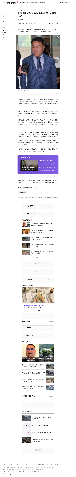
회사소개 (4, 464)
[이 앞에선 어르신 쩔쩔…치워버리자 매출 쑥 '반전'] (26, 435)
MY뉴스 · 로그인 (63, 2)
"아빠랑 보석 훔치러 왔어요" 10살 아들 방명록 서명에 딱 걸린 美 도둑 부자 (42, 245)
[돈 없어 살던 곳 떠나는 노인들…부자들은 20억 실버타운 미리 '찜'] (26, 420)
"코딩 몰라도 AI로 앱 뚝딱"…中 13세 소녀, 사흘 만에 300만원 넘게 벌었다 (47, 167)
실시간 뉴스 (22, 2)
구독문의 (26, 464)
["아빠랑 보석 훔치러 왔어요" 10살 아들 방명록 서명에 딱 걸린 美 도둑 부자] (26, 247)
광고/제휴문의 (10, 464)
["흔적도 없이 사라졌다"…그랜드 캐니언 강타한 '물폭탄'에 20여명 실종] (26, 254)
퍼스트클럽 (21, 464)
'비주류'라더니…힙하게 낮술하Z (40, 425)
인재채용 (16, 464)
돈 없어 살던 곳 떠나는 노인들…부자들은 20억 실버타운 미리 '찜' (43, 418)
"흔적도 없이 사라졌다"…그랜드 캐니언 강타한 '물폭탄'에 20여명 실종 (42, 252)
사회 (18, 10)
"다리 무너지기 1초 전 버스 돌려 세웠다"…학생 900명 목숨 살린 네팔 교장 (41, 224)
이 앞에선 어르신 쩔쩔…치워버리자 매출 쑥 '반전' (42, 433)
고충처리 (51, 464)
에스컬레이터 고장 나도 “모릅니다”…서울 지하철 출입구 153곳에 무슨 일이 (43, 440)
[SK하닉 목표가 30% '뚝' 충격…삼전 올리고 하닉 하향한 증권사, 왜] (50, 390)
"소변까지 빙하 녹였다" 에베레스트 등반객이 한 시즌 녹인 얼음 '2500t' (47, 160)
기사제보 (31, 464)
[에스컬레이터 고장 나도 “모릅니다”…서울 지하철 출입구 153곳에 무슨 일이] (26, 443)
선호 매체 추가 (33, 23)
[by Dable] (51, 396)
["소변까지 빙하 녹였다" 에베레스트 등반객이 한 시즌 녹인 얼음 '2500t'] (26, 240)
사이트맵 (56, 464)
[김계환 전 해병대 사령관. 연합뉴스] (38, 62)
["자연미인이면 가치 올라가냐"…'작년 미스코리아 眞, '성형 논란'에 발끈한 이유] (26, 233)
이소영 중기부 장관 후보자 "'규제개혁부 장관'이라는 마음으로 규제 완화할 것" (47, 164)
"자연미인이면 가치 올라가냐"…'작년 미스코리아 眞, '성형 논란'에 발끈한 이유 (47, 170)
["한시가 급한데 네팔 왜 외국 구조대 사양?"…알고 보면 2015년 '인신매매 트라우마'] (50, 375)
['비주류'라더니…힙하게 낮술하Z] (26, 428)
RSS (35, 464)
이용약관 (47, 464)
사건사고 (23, 10)
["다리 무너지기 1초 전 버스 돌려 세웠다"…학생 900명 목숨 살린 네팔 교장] (26, 227)
